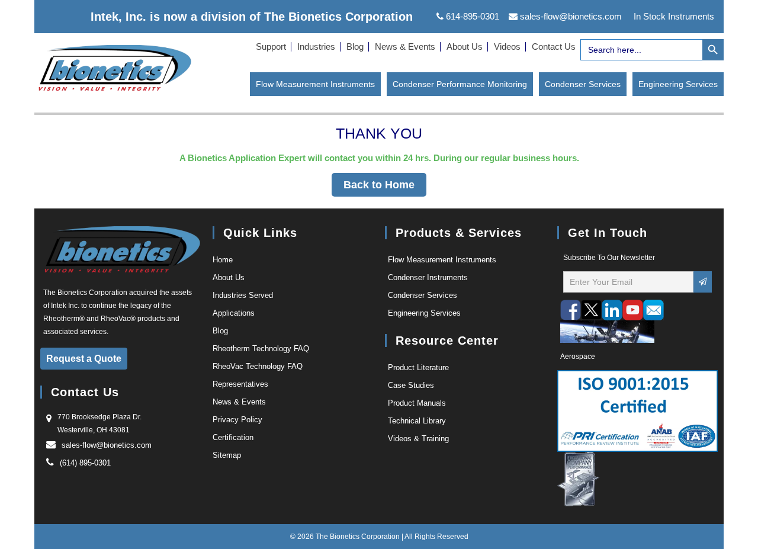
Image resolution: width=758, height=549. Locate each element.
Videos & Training (418, 438)
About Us (465, 46)
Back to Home (379, 185)
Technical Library (417, 420)
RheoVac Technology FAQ (258, 366)
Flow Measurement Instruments (315, 84)
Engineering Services (678, 84)
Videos (507, 46)
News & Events (405, 46)
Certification (233, 437)
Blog (355, 46)
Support (271, 46)
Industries (316, 46)
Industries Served (243, 295)
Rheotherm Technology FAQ (261, 348)
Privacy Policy (237, 419)
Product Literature (418, 367)
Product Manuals (417, 403)
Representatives (240, 384)
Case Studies (411, 385)
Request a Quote (83, 359)
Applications (234, 313)
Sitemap (227, 455)
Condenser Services (583, 84)
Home (223, 259)
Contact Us (554, 46)
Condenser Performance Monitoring (460, 84)
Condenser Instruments (428, 277)
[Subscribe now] (702, 282)
